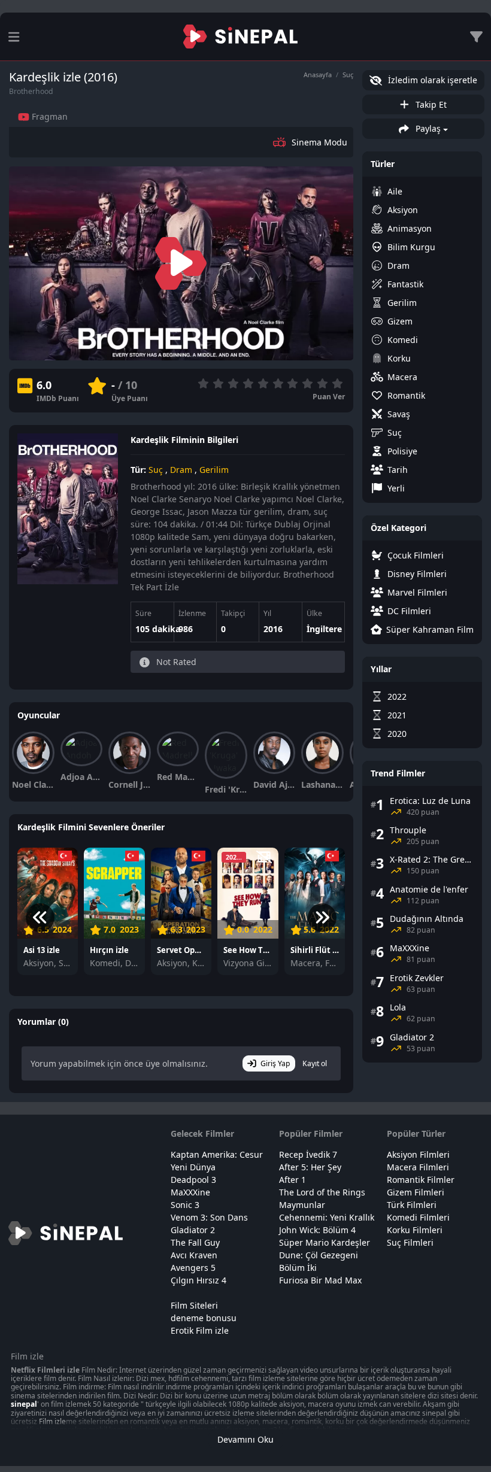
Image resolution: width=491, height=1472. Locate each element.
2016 (273, 629)
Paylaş (427, 128)
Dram (181, 469)
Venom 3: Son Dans (209, 1217)
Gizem (400, 321)
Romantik (406, 395)
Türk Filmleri (412, 1204)
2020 (397, 733)
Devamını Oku (245, 1439)
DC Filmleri (409, 611)
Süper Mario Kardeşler (324, 1242)
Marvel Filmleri (417, 592)
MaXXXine (190, 1192)
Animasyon (409, 228)
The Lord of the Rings (322, 1192)
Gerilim (214, 469)
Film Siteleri (194, 1305)
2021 (397, 715)
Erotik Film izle (200, 1330)
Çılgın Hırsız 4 (198, 1280)
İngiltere (324, 629)
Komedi (402, 339)
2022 (397, 696)
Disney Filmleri (417, 573)
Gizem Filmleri (415, 1192)
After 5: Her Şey (310, 1167)
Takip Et (430, 104)
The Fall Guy (195, 1242)
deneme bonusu (204, 1318)
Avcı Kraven (194, 1255)
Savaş (398, 414)
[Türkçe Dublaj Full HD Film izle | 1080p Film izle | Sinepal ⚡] (240, 36)
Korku (399, 358)
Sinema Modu (319, 142)
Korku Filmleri (414, 1230)
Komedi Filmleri (418, 1217)
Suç (348, 74)
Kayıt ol (314, 1063)
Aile (394, 191)
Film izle (52, 1421)
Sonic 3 (185, 1204)
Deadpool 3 (193, 1179)
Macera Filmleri (418, 1167)
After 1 (292, 1179)
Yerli (396, 488)
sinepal (24, 1404)
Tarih (397, 469)
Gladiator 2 (193, 1230)
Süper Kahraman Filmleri (430, 629)
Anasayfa (318, 74)
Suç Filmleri (410, 1242)
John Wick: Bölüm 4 (317, 1230)
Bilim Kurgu (411, 247)
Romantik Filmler (420, 1179)
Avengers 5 (193, 1267)
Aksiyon (402, 210)
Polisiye (402, 451)
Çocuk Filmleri (415, 555)
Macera (402, 377)
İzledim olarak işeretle (431, 80)
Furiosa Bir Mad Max (320, 1280)
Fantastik (405, 284)
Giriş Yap (275, 1063)
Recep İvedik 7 (308, 1154)
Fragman (48, 116)
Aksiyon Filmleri (418, 1154)
